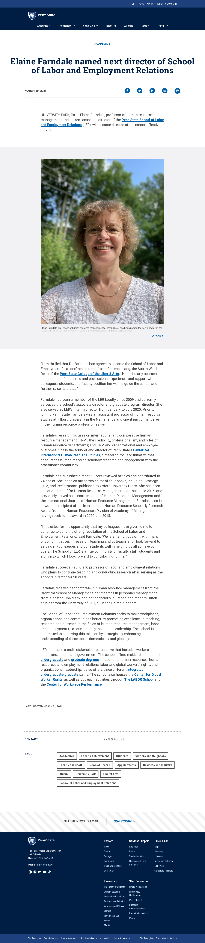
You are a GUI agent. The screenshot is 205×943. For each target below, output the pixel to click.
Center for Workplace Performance (74, 684)
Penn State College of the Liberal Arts (89, 374)
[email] (164, 91)
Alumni (64, 774)
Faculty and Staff (70, 765)
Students (122, 756)
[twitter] (139, 91)
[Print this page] (177, 91)
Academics (103, 43)
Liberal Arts (110, 774)
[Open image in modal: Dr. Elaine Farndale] (102, 241)
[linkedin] (152, 91)
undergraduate (52, 660)
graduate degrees (85, 660)
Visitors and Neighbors (150, 756)
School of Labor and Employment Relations (64, 331)
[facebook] (127, 91)
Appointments (126, 765)
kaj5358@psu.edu (114, 739)
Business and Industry (157, 765)
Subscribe (122, 821)
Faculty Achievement (95, 756)
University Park (86, 774)
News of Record (99, 765)
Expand (156, 335)
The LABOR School (139, 680)
